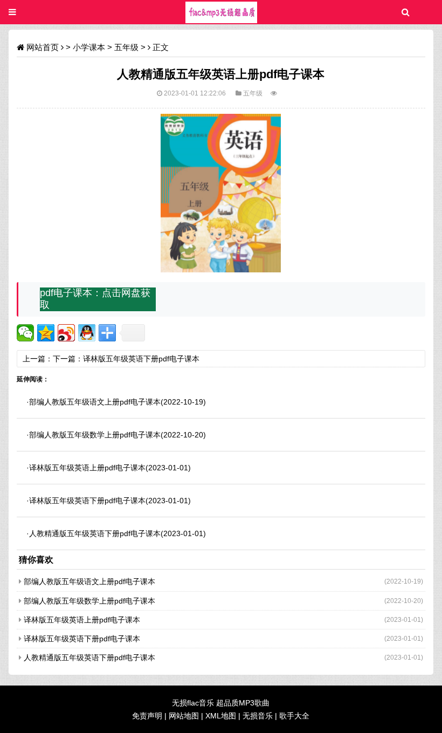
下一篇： (68, 358)
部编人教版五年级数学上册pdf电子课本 (95, 434)
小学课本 (89, 47)
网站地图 (184, 715)
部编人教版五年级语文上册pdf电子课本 (95, 402)
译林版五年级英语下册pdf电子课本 (141, 358)
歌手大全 (294, 715)
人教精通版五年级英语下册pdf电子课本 (95, 533)
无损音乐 (258, 715)
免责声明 (147, 715)
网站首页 (42, 47)
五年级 (126, 47)
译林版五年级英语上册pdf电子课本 (87, 467)
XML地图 (220, 715)
